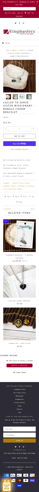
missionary (21, 186)
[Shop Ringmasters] (19, 32)
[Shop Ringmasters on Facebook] (19, 23)
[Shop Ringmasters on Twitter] (15, 23)
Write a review (19, 365)
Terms (19, 406)
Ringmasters (19, 399)
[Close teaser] (12, 478)
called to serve (18, 183)
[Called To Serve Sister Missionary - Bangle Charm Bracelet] (19, 76)
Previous (7, 209)
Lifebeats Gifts (19, 389)
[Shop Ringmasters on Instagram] (23, 23)
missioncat (30, 186)
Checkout (19, 16)
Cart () (30, 13)
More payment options (19, 149)
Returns (19, 409)
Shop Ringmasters (18, 467)
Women (19, 189)
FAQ (19, 412)
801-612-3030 (10, 13)
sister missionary (9, 189)
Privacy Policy (19, 402)
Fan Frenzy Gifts (19, 393)
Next (33, 209)
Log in (20, 13)
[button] (6, 485)
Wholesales (19, 396)
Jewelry (13, 186)
